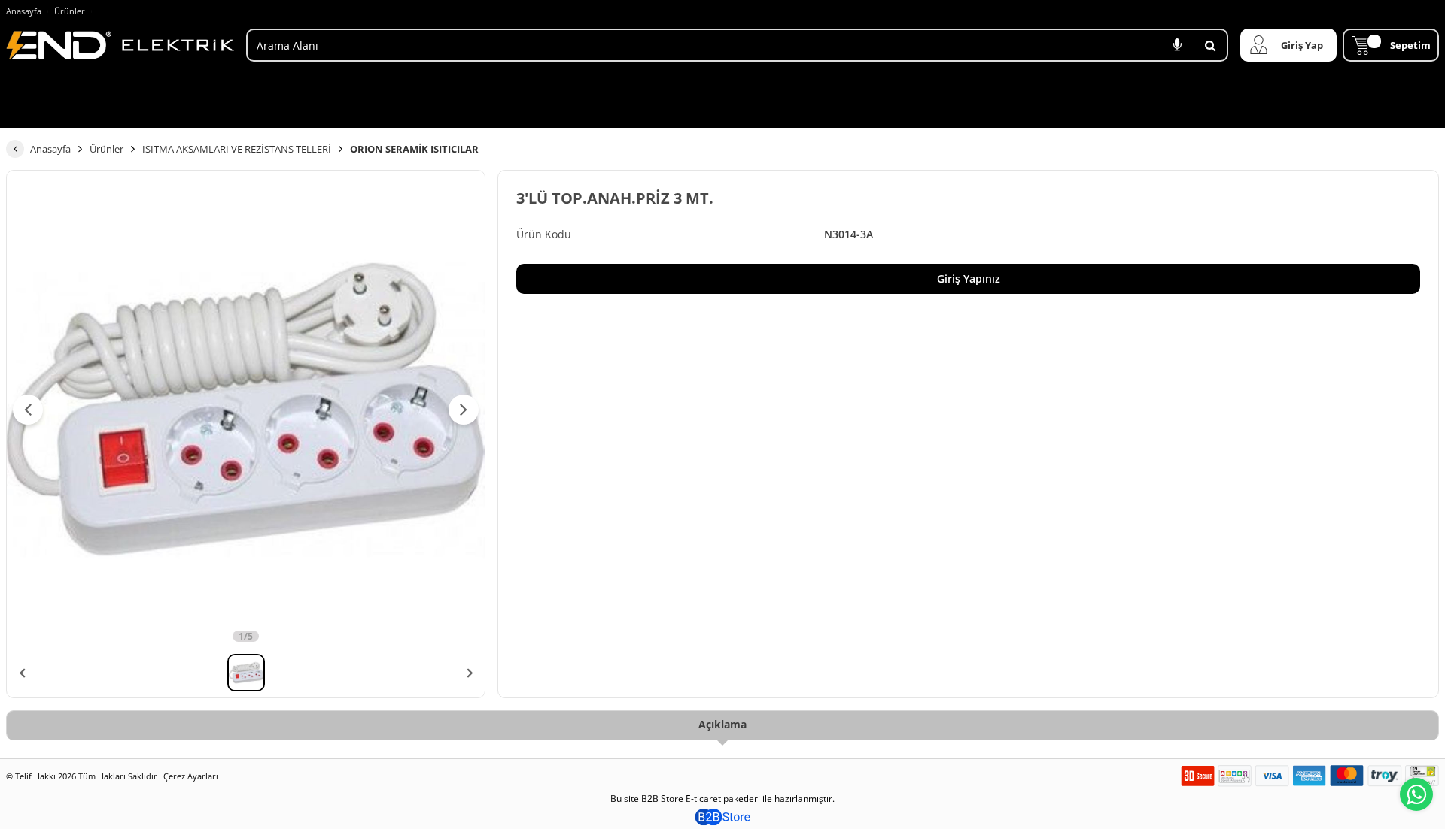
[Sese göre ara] (1177, 45)
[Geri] (15, 149)
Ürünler (69, 11)
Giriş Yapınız (968, 278)
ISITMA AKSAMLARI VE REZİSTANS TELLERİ (236, 149)
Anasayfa (23, 11)
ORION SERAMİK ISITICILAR (414, 149)
